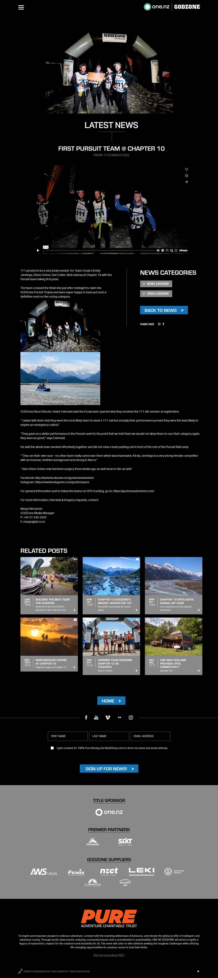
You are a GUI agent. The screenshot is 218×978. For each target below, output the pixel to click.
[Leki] (142, 871)
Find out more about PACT (109, 955)
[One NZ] (109, 812)
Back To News (161, 310)
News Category (158, 284)
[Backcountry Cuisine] (125, 882)
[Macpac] (93, 841)
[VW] (174, 871)
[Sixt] (125, 841)
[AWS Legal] (44, 871)
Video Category (158, 293)
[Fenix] (76, 871)
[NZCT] (109, 871)
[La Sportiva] (93, 882)
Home (108, 701)
